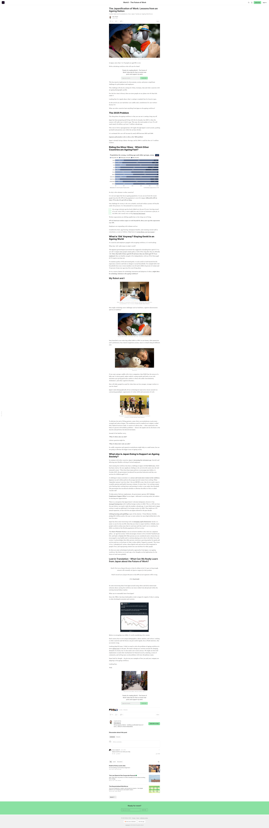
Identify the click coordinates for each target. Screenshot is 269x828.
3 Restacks (125, 709)
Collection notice (144, 818)
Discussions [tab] (119, 761)
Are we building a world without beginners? (119, 767)
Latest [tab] (114, 761)
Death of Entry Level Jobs (117, 766)
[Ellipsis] (159, 750)
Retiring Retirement (139, 214)
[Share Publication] (251, 2)
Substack (127, 825)
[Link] (107, 113)
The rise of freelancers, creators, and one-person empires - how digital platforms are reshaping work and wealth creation (126, 789)
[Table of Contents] (2, 414)
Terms (137, 818)
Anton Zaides (115, 750)
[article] (134, 768)
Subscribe (257, 2)
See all (112, 797)
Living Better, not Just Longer (145, 232)
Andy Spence (115, 16)
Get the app (141, 821)
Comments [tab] (112, 737)
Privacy (133, 818)
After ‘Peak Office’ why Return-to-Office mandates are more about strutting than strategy (127, 778)
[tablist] (115, 737)
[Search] (248, 2)
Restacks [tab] (118, 737)
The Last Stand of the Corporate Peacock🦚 (123, 775)
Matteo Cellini (118, 769)
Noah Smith (136, 579)
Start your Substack (131, 821)
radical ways (116, 649)
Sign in (264, 2)
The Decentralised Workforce (118, 786)
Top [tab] (110, 761)
